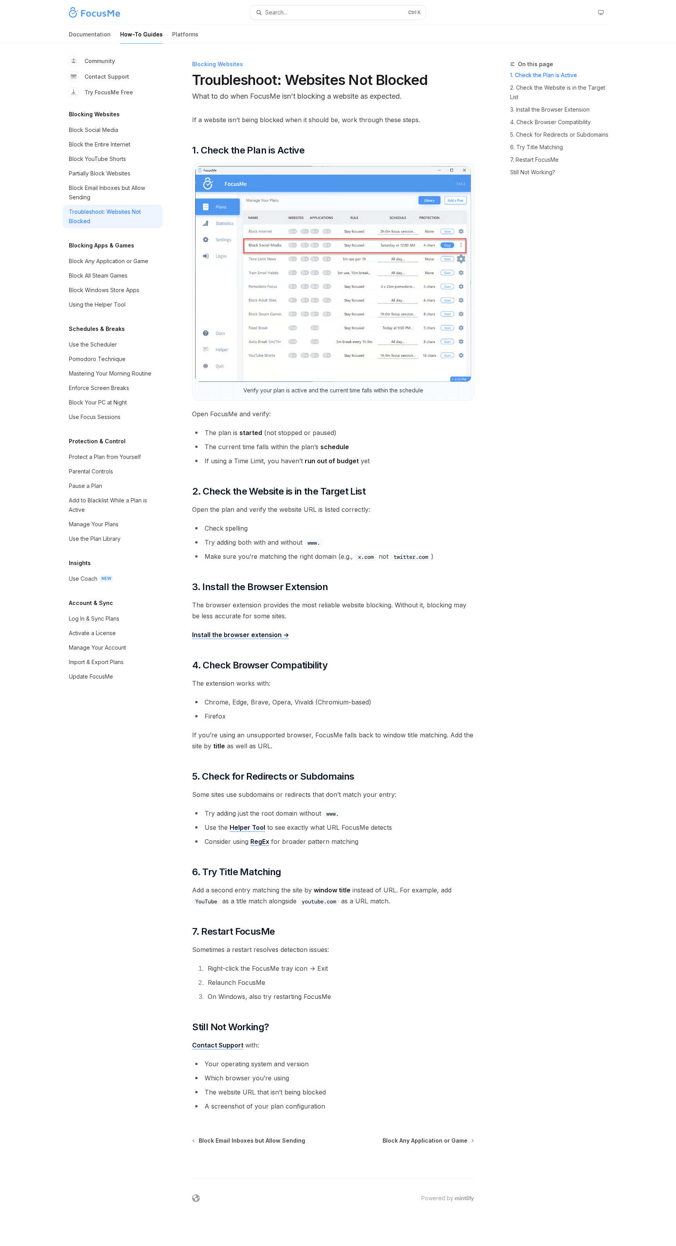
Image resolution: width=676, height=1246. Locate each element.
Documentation (90, 34)
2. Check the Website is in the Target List (557, 92)
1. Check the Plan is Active (543, 75)
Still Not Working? (532, 172)
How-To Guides (141, 34)
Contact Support (106, 76)
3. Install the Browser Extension (550, 109)
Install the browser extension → (240, 635)
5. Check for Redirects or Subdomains (559, 134)
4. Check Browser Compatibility (550, 122)
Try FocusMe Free (108, 92)
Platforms (185, 34)
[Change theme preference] (601, 12)
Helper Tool (247, 827)
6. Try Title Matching (536, 147)
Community (99, 61)
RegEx (259, 841)
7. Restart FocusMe (534, 159)
